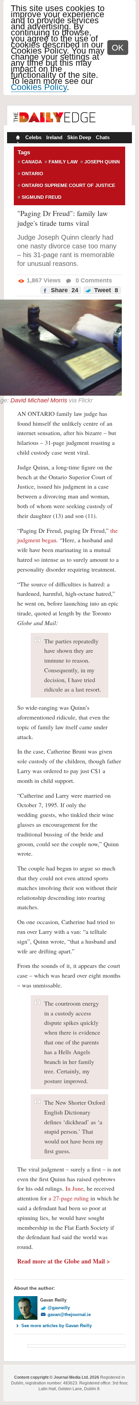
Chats (103, 137)
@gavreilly (59, 1307)
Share (63, 290)
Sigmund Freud (41, 197)
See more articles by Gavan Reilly (56, 1325)
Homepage (17, 138)
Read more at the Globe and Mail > (63, 1261)
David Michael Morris (38, 400)
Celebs (33, 137)
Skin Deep (79, 137)
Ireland (54, 137)
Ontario (32, 173)
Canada (32, 161)
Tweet (105, 290)
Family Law (63, 161)
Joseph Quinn (102, 161)
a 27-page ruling (69, 1198)
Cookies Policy (39, 87)
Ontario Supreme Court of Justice (68, 185)
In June (74, 1188)
